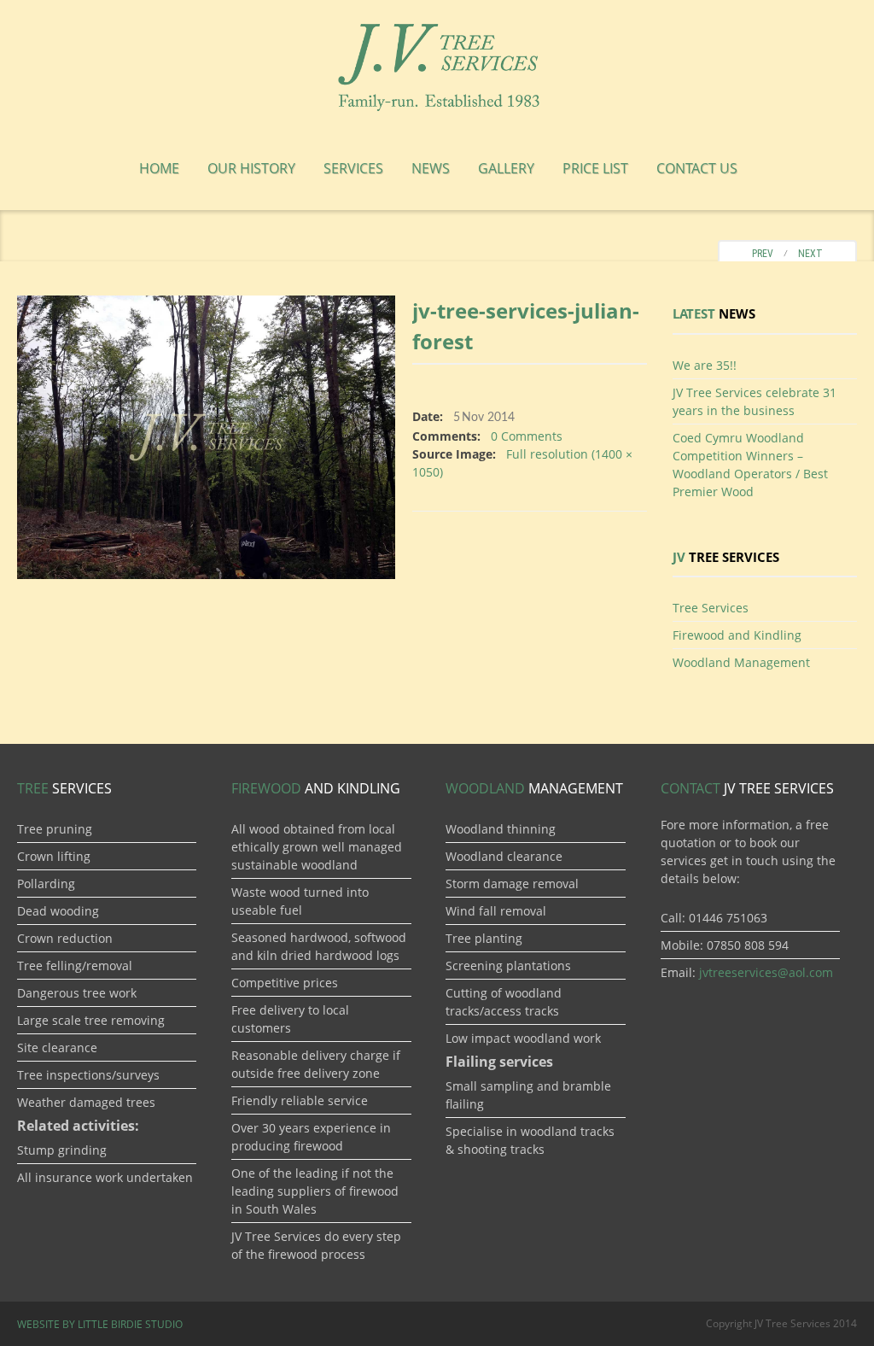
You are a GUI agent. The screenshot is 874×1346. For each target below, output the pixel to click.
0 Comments (526, 436)
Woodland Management (741, 662)
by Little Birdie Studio (100, 1324)
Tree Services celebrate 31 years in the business (754, 401)
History (251, 168)
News (430, 168)
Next (814, 254)
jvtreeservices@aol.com (766, 972)
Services (353, 168)
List (595, 168)
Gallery (506, 168)
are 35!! (705, 365)
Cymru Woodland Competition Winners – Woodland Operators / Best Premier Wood (750, 465)
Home (159, 168)
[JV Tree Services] (437, 64)
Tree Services (711, 608)
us (696, 168)
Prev (758, 254)
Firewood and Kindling (737, 635)
